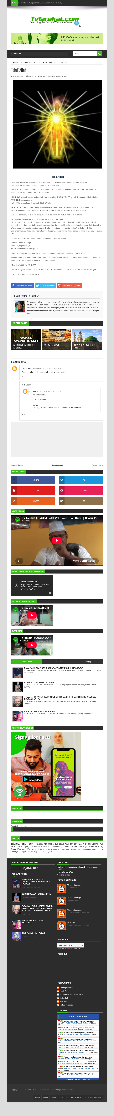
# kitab (23, 849)
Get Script (69, 1079)
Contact (54, 1098)
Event (13, 849)
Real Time (77, 1079)
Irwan (71, 922)
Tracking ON (86, 1079)
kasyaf (21, 852)
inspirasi (75, 849)
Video (55, 849)
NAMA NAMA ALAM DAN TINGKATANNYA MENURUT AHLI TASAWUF (36, 882)
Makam (94, 849)
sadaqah (47, 852)
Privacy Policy (76, 1098)
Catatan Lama (97, 465)
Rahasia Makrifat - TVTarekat (68, 1059)
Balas (24, 377)
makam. (39, 852)
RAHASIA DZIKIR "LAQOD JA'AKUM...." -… (73, 1052)
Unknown (26, 369)
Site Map (63, 1098)
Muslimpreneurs (63, 875)
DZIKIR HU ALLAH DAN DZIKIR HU (36, 894)
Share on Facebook (25, 285)
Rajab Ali (63, 991)
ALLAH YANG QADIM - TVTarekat (75, 1075)
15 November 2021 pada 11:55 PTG (46, 369)
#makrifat (43, 76)
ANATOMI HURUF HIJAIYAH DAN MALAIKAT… (80, 1068)
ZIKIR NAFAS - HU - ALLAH (33, 933)
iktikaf (33, 852)
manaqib (85, 849)
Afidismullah (74, 885)
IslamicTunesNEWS (65, 872)
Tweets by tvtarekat (19, 826)
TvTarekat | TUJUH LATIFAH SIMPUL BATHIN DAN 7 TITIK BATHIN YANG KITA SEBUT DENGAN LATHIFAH (37, 908)
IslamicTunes (69, 1090)
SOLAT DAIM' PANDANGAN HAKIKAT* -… (73, 1041)
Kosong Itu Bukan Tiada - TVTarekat (71, 1029)
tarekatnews (79, 847)
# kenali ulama (90, 844)
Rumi (27, 852)
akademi (56, 847)
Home (37, 1098)
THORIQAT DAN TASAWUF (71, 994)
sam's (35, 391)
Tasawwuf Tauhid (39, 846)
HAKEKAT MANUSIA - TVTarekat (70, 1047)
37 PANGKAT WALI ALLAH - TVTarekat (77, 1023)
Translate (76, 949)
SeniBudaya (94, 847)
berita (67, 847)
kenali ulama (17, 846)
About (45, 1098)
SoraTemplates (48, 1090)
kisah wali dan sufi (68, 844)
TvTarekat (64, 998)
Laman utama (57, 465)
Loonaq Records (66, 988)
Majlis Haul (64, 849)
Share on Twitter (47, 285)
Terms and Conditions (93, 1098)
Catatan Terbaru (17, 465)
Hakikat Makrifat (61, 76)
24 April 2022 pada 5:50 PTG (50, 391)
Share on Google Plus (72, 285)
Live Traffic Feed (78, 1016)
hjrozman (63, 1001)
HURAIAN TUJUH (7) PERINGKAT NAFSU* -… (77, 1062)
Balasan (27, 385)
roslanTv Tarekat (66, 1005)
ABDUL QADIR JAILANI (39, 849)
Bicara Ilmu (51, 76)
